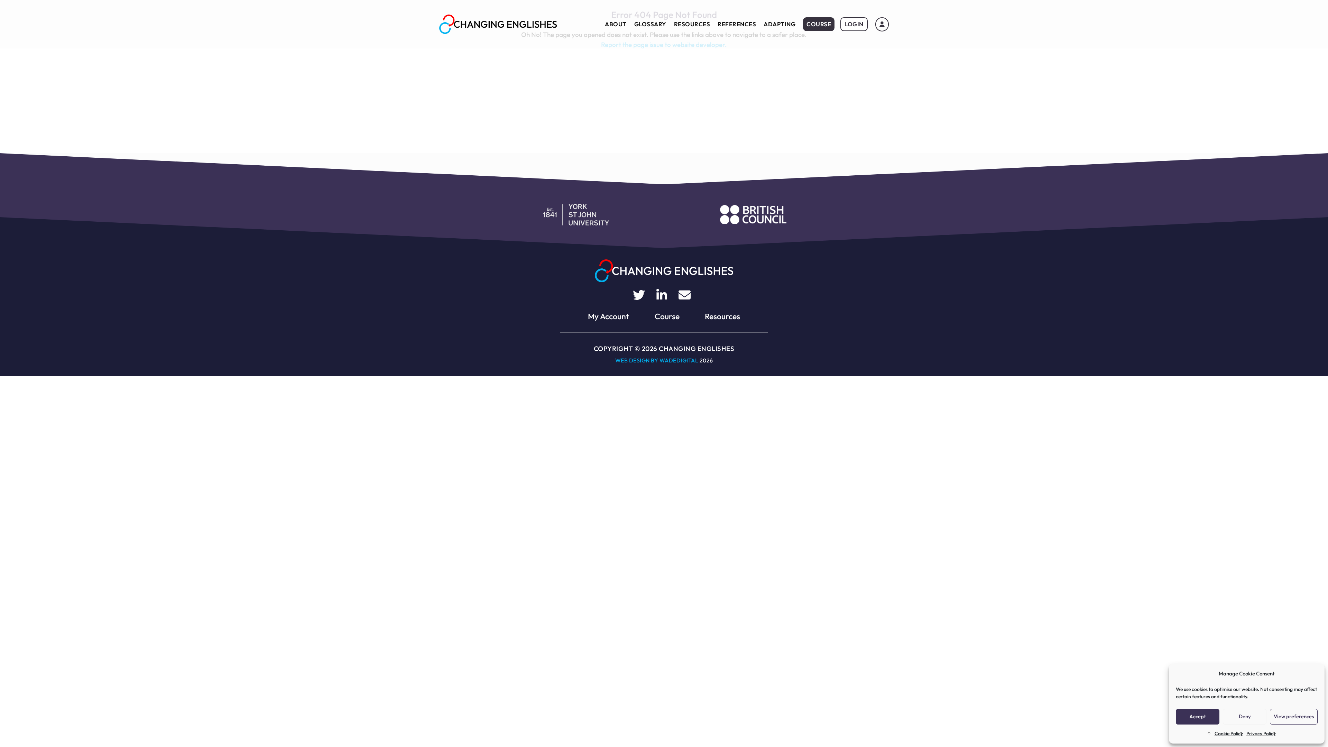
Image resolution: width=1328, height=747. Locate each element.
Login (854, 24)
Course (818, 24)
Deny (1245, 716)
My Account (608, 316)
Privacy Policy (1261, 733)
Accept (1197, 716)
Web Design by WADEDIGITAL (657, 360)
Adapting (779, 24)
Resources (692, 24)
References (737, 24)
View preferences (1294, 716)
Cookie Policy (1229, 733)
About (616, 24)
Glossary (650, 24)
